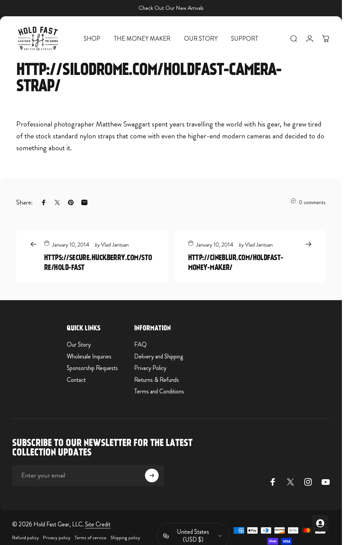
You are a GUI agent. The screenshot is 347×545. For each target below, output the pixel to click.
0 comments (312, 202)
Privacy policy (56, 537)
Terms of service (90, 537)
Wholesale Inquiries (89, 357)
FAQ (140, 345)
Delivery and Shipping (158, 357)
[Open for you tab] (320, 523)
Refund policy (25, 537)
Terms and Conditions (159, 391)
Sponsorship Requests (92, 368)
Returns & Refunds (156, 380)
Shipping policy (125, 537)
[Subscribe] (152, 475)
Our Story (79, 345)
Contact (76, 380)
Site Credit (97, 524)
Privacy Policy (150, 368)
